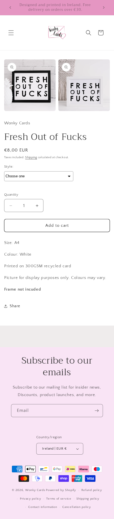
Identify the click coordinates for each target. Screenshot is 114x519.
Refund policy (91, 490)
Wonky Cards (35, 490)
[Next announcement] (104, 7)
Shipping (31, 157)
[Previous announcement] (10, 7)
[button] (11, 33)
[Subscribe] (96, 410)
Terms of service (58, 498)
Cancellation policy (76, 507)
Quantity (11, 194)
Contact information (42, 507)
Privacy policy (30, 498)
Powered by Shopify (61, 490)
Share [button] (15, 306)
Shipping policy (87, 498)
